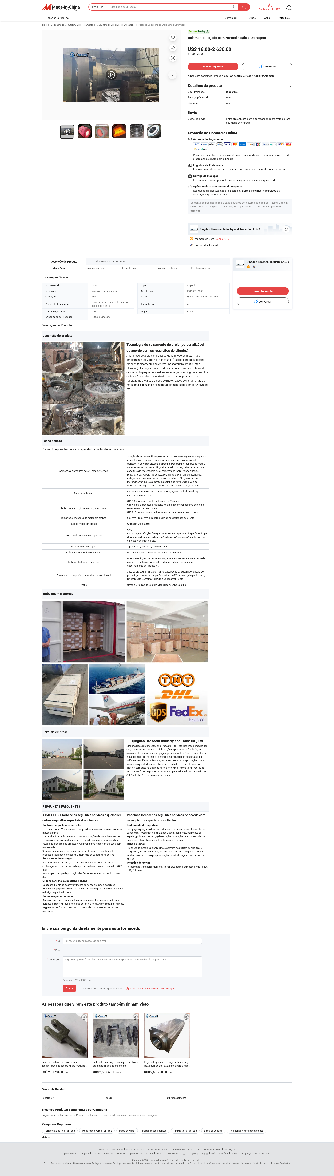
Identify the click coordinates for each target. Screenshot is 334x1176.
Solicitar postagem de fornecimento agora (151, 988)
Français (121, 1153)
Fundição (47, 1098)
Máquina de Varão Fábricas (97, 1130)
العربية (185, 1153)
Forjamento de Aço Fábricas (60, 1130)
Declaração (117, 1149)
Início (44, 24)
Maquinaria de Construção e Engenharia (116, 24)
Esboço (108, 1098)
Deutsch (160, 1153)
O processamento (176, 1098)
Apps (267, 17)
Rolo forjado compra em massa (246, 1130)
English (85, 1153)
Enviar (69, 988)
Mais (44, 1137)
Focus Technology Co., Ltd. (161, 1160)
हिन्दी (213, 1153)
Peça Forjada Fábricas (154, 1130)
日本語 (204, 1153)
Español (96, 1153)
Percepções (229, 1149)
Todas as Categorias (57, 17)
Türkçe (234, 1153)
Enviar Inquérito (213, 66)
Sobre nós (103, 1149)
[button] (218, 268)
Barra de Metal (127, 1130)
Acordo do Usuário (135, 1149)
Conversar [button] (269, 66)
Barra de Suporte (213, 1130)
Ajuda (252, 17)
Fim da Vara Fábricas (185, 1130)
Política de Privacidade (158, 1149)
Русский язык (135, 1153)
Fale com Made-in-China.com (186, 1149)
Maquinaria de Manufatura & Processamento (72, 24)
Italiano (149, 1153)
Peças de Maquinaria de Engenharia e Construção (161, 24)
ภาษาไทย (223, 1153)
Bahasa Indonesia (263, 1153)
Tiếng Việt (246, 1153)
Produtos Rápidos (212, 1149)
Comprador (231, 17)
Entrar (288, 9)
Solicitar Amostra (264, 75)
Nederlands (173, 1153)
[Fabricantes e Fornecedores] (61, 7)
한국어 (195, 1153)
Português (108, 1153)
